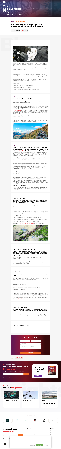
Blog (4, 14)
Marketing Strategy (19, 357)
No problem (39, 445)
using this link (20, 298)
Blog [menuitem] (51, 430)
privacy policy (6, 377)
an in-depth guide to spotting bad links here (26, 223)
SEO (12, 357)
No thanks (46, 445)
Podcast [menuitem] (51, 432)
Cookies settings (32, 445)
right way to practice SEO (21, 315)
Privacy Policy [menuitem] (52, 437)
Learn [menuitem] (51, 434)
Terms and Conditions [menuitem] (54, 436)
